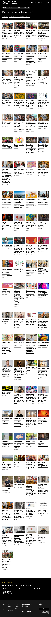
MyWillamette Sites (11, 608)
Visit (36, 2)
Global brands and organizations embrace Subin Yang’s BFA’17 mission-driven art (31, 202)
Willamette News (10, 604)
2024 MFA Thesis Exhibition (7, 320)
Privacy (16, 608)
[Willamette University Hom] (3, 7)
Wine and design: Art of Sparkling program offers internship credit (7, 465)
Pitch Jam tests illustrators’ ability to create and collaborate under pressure (43, 103)
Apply (39, 2)
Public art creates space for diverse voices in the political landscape (19, 103)
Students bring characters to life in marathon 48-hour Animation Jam (7, 202)
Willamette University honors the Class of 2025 (7, 146)
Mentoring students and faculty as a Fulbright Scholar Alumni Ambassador (7, 226)
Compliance (17, 606)
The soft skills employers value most (6, 102)
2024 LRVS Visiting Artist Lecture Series (6, 291)
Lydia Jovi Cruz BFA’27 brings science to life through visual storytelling (18, 56)
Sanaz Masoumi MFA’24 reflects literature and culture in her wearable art (6, 371)
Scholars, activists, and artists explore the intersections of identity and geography (43, 226)
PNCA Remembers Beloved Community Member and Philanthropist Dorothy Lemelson (19, 538)
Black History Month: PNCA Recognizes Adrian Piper (43, 538)
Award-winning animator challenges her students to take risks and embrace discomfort (19, 248)
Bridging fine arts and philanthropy (7, 246)
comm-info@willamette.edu (22, 590)
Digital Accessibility (17, 604)
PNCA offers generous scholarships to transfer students (43, 465)
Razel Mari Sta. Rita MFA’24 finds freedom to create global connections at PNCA (19, 225)
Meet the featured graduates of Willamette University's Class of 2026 (31, 33)
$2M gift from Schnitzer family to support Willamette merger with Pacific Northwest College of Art (19, 514)
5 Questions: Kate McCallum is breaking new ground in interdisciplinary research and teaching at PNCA (31, 58)
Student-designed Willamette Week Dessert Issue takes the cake (31, 322)
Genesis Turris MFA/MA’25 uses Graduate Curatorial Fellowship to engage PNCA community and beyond (7, 348)
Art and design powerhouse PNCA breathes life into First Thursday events (43, 294)
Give (42, 2)
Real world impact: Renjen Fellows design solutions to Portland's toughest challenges (19, 81)
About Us (4, 611)
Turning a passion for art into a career (19, 146)
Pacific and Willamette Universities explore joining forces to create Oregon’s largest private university (31, 79)
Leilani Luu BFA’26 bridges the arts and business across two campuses (19, 322)
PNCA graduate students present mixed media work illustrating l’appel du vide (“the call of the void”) (31, 422)
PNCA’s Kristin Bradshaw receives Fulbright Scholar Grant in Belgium (43, 202)
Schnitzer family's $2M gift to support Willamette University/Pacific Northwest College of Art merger (43, 488)
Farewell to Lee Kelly (18, 463)
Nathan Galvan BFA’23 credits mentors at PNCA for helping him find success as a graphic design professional (19, 373)
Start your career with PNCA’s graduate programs (7, 421)
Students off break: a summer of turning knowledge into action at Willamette (31, 125)
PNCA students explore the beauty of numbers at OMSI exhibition (31, 293)
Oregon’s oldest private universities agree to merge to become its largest (7, 33)
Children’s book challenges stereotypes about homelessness (43, 171)
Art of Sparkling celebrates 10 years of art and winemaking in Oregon (30, 103)
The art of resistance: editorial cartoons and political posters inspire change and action (31, 248)
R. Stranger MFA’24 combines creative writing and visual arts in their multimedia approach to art (43, 323)
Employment (10, 610)
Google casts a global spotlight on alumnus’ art (7, 443)
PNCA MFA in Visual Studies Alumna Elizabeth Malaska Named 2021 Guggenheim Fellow (7, 539)
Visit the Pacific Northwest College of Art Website (19, 16)
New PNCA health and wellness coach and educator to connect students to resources (19, 422)
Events (9, 606)
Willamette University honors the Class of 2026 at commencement (19, 33)
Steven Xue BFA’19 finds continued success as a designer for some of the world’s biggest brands (31, 149)
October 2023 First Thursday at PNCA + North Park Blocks (31, 369)
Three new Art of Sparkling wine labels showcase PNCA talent (19, 345)
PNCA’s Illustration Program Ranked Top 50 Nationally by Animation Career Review (31, 512)
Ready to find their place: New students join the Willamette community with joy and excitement (19, 125)
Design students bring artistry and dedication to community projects (19, 444)
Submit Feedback (44, 608)
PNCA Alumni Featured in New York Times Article (43, 511)
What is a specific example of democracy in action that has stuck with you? (43, 81)
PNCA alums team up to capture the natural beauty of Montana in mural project (31, 225)
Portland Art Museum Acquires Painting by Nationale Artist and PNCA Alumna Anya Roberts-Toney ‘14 (31, 538)
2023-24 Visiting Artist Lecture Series (6, 393)
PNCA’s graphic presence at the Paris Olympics (18, 269)
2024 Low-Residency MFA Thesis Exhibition (43, 270)
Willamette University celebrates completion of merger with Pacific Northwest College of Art (31, 490)
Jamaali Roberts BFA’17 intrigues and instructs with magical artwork (43, 247)
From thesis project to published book (30, 170)
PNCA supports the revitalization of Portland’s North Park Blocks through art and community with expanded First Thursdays (43, 374)
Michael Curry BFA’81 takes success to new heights (42, 421)
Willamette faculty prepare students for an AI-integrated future (19, 171)
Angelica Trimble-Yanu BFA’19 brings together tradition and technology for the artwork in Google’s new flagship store (31, 348)
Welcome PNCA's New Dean (7, 489)
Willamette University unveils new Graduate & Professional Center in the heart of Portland (7, 271)
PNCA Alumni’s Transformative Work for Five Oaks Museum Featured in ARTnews (6, 563)
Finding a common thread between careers (31, 443)
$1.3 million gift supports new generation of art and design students (7, 125)
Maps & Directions (4, 610)
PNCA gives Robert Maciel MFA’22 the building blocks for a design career (43, 345)
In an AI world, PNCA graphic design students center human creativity (42, 56)
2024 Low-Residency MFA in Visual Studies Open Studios (31, 271)
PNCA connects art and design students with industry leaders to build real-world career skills (43, 34)
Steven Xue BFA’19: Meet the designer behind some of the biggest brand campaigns (43, 397)
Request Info (31, 2)
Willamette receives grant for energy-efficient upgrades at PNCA (43, 124)
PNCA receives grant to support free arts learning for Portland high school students (7, 81)
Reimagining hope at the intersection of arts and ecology (43, 147)
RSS (5, 16)
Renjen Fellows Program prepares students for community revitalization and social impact (19, 203)
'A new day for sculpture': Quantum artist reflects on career (43, 444)
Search (47, 2)
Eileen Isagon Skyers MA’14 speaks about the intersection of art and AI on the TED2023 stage (31, 397)
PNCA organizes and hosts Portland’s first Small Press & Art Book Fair (7, 56)
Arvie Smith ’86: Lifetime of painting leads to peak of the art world (30, 466)
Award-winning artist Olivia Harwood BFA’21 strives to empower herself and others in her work (19, 398)
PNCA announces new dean (19, 485)
